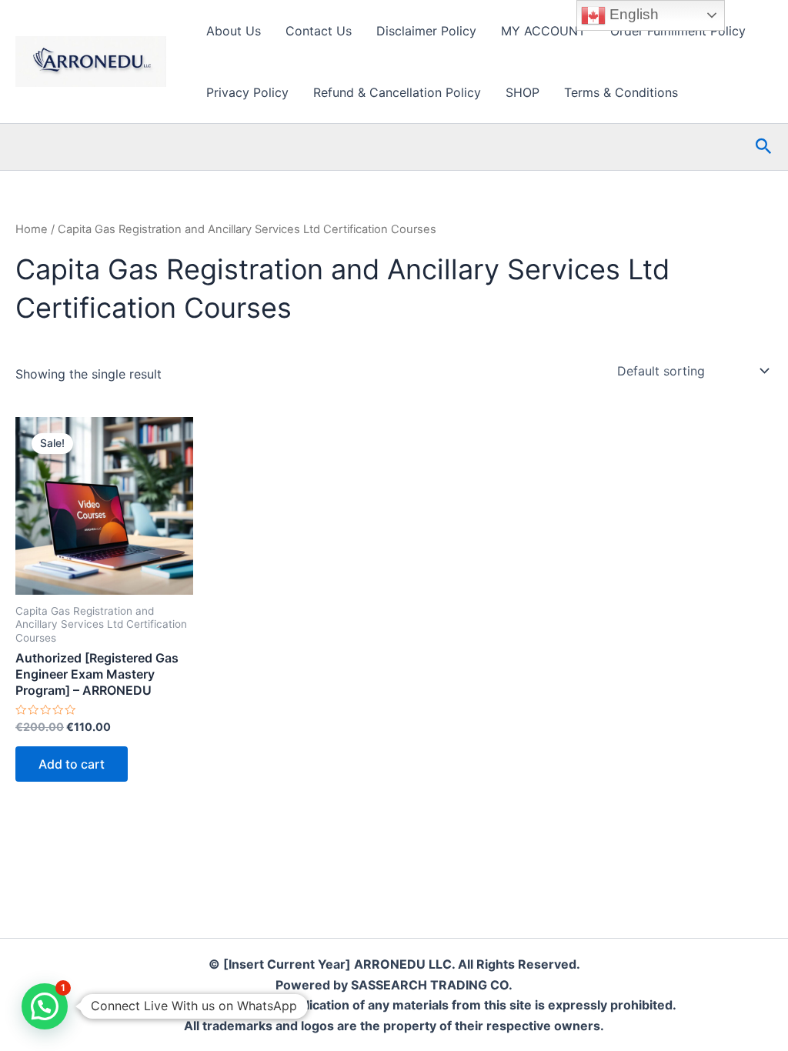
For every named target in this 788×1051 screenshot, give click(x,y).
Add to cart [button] (71, 764)
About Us (233, 30)
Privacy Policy (247, 92)
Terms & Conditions (621, 92)
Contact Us (318, 30)
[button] (764, 147)
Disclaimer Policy (426, 30)
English (632, 14)
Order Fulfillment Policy (678, 30)
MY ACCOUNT (543, 30)
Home (31, 229)
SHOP (522, 92)
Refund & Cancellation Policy (397, 92)
